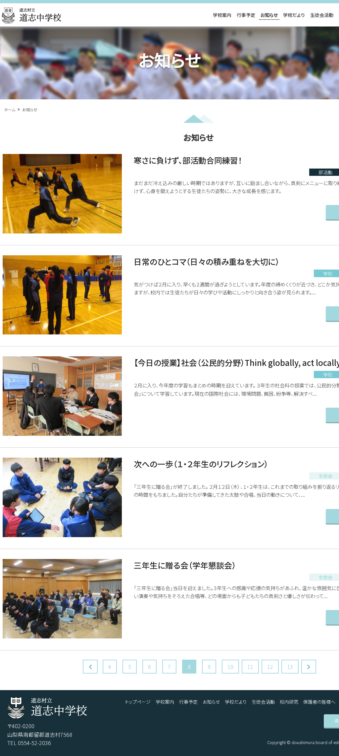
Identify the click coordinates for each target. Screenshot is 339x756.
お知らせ (269, 15)
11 (250, 667)
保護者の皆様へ (319, 701)
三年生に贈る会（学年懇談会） (185, 565)
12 (270, 667)
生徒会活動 (321, 15)
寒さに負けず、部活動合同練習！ (188, 160)
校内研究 (289, 701)
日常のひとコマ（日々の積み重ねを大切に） (206, 261)
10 (230, 667)
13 (290, 667)
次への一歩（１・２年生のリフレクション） (201, 464)
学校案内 (222, 15)
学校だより (294, 15)
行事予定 (246, 15)
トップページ (138, 701)
